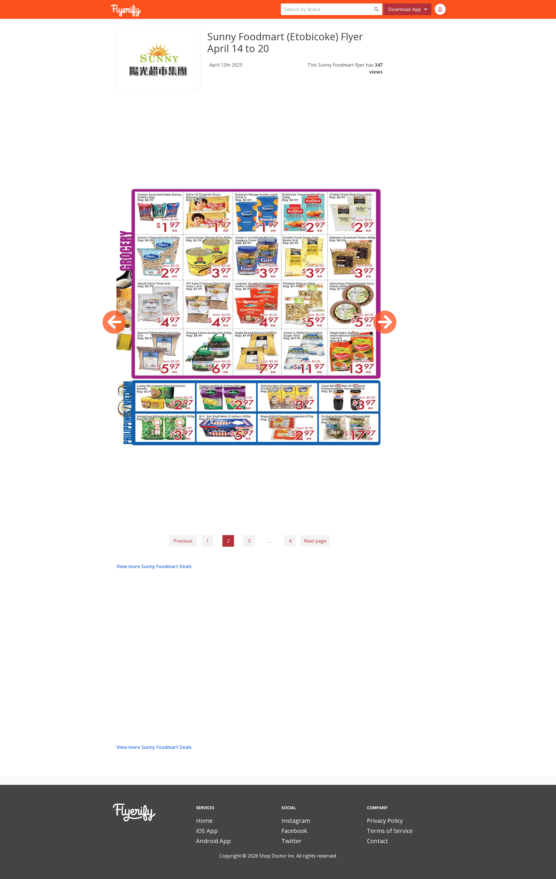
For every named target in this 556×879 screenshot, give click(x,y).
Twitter (291, 841)
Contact (377, 841)
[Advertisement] (249, 143)
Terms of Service (390, 831)
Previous (183, 541)
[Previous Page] (114, 322)
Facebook (294, 831)
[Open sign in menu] (440, 9)
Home (204, 821)
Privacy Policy (385, 821)
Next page (315, 541)
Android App (213, 841)
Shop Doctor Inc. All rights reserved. (298, 856)
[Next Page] (384, 322)
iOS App (207, 831)
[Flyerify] (111, 9)
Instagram (295, 821)
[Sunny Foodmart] (158, 59)
